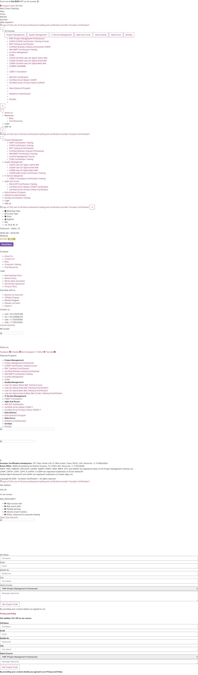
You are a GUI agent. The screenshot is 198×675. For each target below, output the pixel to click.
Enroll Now (7, 244)
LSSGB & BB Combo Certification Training (27, 173)
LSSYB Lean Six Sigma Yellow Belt (24, 165)
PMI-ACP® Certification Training (23, 184)
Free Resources (15, 121)
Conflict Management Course (22, 156)
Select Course (6, 585)
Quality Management (13, 162)
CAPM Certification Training (21, 145)
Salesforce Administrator (15, 195)
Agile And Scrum (12, 181)
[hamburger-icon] (2, 28)
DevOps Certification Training (17, 198)
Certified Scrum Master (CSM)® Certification (28, 187)
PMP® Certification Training (21, 143)
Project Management (14, 140)
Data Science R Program (15, 192)
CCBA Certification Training (21, 159)
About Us (9, 113)
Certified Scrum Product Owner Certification (28, 189)
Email (2, 562)
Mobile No (4, 570)
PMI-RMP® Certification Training (23, 154)
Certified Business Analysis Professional (26, 151)
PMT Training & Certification (21, 148)
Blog (11, 118)
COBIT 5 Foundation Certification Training (27, 178)
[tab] (15, 34)
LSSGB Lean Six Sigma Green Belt (23, 167)
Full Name (4, 555)
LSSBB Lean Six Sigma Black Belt (23, 170)
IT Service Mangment (14, 176)
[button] (4, 236)
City (2, 577)
